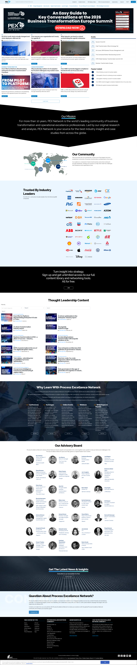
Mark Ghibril (85, 487)
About (121, 2)
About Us (49, 628)
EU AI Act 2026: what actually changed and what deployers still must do (16, 37)
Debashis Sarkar (63, 529)
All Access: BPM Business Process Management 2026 (110, 50)
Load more (45, 101)
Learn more (95, 635)
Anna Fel (61, 486)
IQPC (77, 655)
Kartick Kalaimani (86, 500)
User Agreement (51, 633)
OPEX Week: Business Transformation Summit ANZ (109, 59)
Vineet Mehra (85, 514)
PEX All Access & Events (103, 2)
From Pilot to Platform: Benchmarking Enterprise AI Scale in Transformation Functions (14, 70)
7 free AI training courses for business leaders (106, 72)
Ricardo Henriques (41, 498)
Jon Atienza (62, 457)
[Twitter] (124, 656)
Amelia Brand (11, 40)
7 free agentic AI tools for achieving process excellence (109, 75)
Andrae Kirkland (40, 515)
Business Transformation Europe (104, 63)
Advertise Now (73, 635)
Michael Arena (41, 72)
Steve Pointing (71, 40)
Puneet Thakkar (40, 542)
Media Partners (51, 642)
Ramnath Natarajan (109, 515)
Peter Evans (39, 485)
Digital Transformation (56, 6)
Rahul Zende (85, 542)
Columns (37, 626)
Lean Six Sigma (65, 6)
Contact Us (34, 612)
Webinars (37, 628)
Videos (26, 624)
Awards (49, 626)
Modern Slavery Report (87, 658)
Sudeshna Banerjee (87, 456)
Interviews (26, 626)
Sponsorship (115, 2)
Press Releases (28, 631)
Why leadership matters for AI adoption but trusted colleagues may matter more (45, 69)
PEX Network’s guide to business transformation (107, 85)
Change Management (37, 6)
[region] (68, 662)
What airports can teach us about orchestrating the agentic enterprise (73, 37)
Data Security (46, 6)
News (25, 623)
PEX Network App (51, 637)
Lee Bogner (107, 456)
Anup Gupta (107, 487)
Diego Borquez (40, 470)
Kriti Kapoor (107, 501)
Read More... (4, 63)
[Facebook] (122, 656)
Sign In (127, 1)
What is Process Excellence (54, 631)
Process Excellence (73, 6)
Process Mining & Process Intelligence (87, 6)
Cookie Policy (50, 635)
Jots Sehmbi (85, 529)
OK (105, 662)
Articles (36, 623)
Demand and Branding (53, 645)
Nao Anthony (39, 455)
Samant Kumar (62, 514)
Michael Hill (62, 330)
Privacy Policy (79, 658)
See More (35, 433)
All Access (49, 647)
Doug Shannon (108, 528)
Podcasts (37, 624)
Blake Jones (62, 500)
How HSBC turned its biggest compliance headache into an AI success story (74, 69)
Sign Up (133, 1)
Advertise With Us (51, 624)
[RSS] (130, 656)
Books (26, 630)
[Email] (127, 656)
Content (74, 2)
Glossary (37, 630)
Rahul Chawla (62, 471)
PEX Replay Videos (92, 2)
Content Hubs (81, 2)
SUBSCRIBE (68, 576)
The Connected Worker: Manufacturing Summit (108, 54)
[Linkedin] (119, 656)
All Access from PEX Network (54, 638)
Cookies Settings (99, 658)
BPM (31, 6)
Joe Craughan (85, 472)
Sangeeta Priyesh (40, 528)
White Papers (27, 628)
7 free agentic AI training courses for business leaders (108, 78)
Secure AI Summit (100, 42)
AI (28, 6)
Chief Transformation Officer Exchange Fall (107, 46)
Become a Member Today (53, 640)
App (36, 631)
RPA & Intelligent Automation (103, 6)
